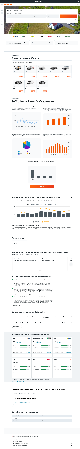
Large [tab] (37, 204)
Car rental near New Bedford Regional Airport (59, 400)
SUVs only (75, 19)
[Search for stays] (2, 10)
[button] (78, 1)
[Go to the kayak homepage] (8, 4)
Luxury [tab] (55, 204)
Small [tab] (28, 204)
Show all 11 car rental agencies (18, 381)
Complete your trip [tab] (22, 393)
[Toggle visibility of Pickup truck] (21, 155)
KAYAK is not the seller (17, 441)
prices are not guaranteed (35, 437)
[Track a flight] (2, 21)
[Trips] (2, 24)
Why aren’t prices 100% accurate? (20, 445)
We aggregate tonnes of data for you (20, 443)
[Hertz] (29, 359)
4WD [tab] (41, 204)
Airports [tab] (15, 393)
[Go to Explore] (2, 19)
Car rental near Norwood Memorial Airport (22, 402)
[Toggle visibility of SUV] (19, 151)
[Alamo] (69, 339)
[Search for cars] (2, 13)
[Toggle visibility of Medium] (29, 151)
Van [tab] (45, 204)
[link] (42, 186)
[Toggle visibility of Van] (28, 153)
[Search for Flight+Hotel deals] (2, 15)
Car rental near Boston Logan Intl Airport (22, 400)
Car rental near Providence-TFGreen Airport (41, 400)
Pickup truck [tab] (49, 204)
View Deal (21, 76)
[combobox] (10, 13)
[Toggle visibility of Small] (20, 153)
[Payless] (69, 359)
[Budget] (29, 339)
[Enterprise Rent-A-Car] (49, 339)
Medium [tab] (33, 204)
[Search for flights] (2, 8)
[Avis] (49, 359)
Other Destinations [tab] (31, 393)
